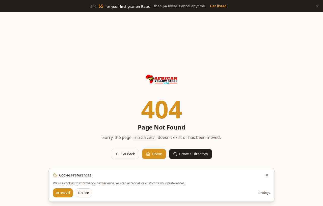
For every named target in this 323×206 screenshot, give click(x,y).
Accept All (63, 193)
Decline (83, 193)
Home (157, 153)
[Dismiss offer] (317, 6)
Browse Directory (193, 153)
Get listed (218, 6)
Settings (264, 193)
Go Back (128, 153)
